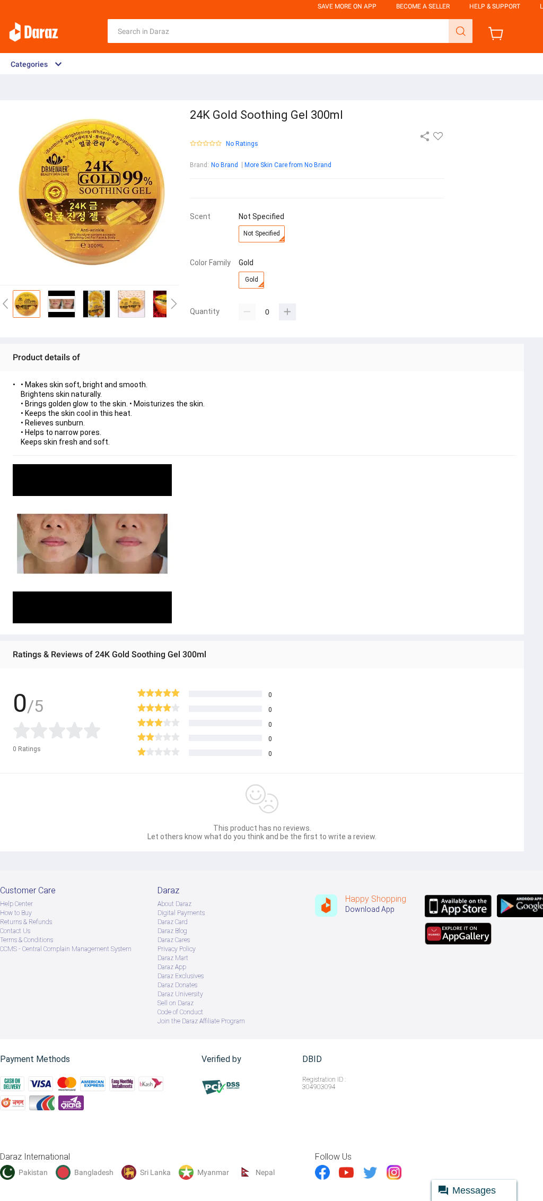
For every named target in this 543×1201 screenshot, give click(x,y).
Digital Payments (181, 913)
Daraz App (171, 967)
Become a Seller (423, 6)
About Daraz (174, 904)
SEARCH (460, 31)
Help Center (16, 904)
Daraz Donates (177, 985)
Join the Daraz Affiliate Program (201, 1021)
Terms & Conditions (26, 940)
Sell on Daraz (175, 1003)
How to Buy (16, 913)
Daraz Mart (172, 958)
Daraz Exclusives (180, 976)
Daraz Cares (173, 940)
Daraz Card (172, 922)
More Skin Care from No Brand (287, 165)
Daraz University (180, 994)
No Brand (224, 165)
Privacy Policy (176, 949)
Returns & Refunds (26, 922)
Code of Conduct (180, 1012)
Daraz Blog (172, 931)
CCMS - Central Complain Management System (66, 949)
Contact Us (15, 931)
